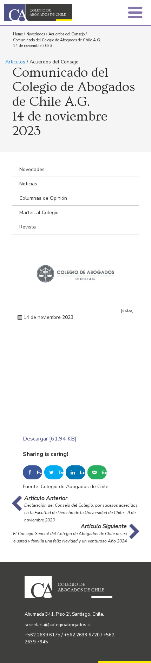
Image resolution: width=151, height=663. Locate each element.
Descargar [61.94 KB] (50, 439)
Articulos (15, 62)
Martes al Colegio (39, 212)
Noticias (28, 183)
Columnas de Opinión (43, 198)
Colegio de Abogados (41, 12)
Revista (27, 227)
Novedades (35, 34)
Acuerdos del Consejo (66, 34)
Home (18, 34)
